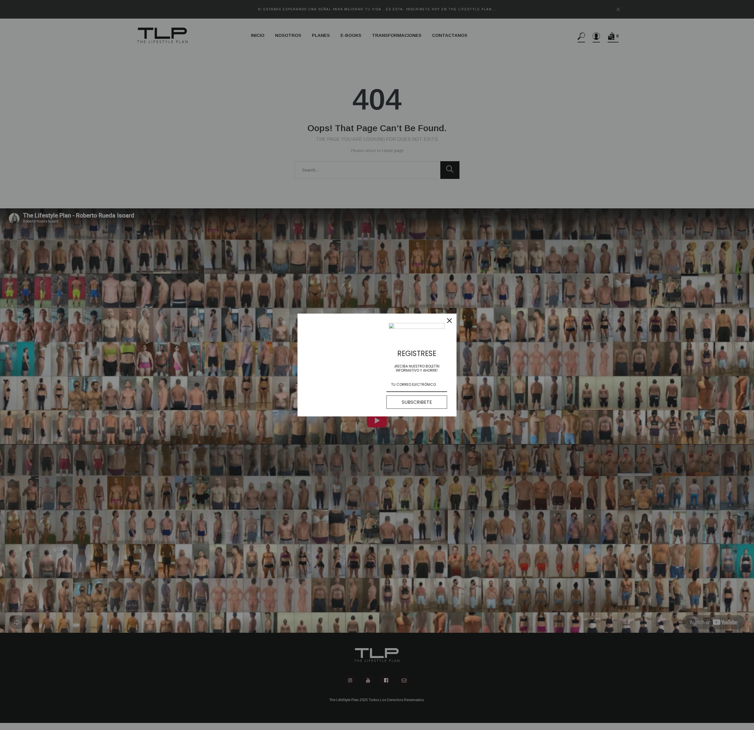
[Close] (449, 321)
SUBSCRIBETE (417, 402)
